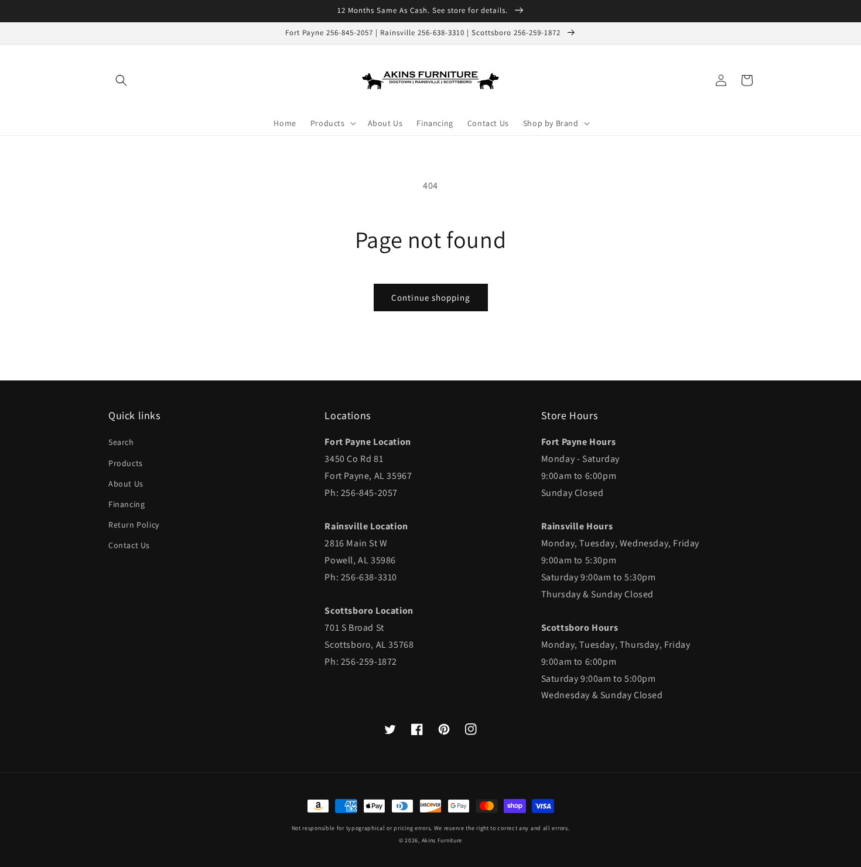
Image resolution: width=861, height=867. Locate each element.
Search (121, 442)
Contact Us (129, 545)
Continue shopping (430, 297)
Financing (126, 504)
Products (125, 463)
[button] (121, 80)
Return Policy (133, 524)
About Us (126, 483)
